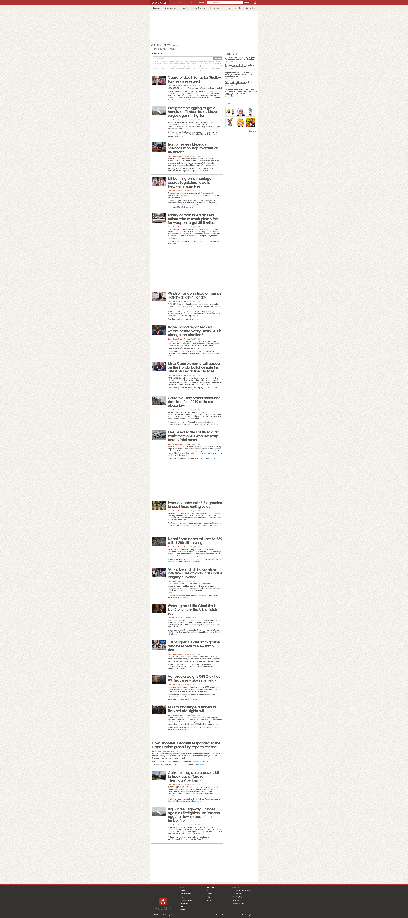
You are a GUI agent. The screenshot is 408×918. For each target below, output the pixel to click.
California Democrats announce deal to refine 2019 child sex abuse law (194, 401)
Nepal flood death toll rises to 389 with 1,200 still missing (195, 540)
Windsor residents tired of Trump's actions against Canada (195, 295)
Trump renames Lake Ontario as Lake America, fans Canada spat (239, 66)
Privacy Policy (220, 915)
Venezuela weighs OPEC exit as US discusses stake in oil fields (194, 678)
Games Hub (250, 8)
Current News (172, 85)
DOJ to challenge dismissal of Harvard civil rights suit (192, 708)
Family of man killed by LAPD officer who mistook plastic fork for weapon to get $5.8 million (193, 218)
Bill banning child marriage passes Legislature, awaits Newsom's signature (189, 182)
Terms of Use (230, 915)
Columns (210, 897)
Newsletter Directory (240, 903)
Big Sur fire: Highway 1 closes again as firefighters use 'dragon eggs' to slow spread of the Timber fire (194, 814)
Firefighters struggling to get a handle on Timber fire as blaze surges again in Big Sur (192, 111)
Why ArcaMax (237, 897)
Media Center (237, 900)
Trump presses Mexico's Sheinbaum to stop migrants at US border (192, 147)
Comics (209, 894)
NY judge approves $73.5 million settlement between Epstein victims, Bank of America (239, 74)
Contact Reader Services (241, 891)
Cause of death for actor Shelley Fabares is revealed (194, 79)
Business (156, 8)
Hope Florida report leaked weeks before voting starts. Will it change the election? (194, 330)
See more (252, 131)
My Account (237, 894)
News (208, 891)
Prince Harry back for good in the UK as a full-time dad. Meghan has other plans (240, 58)
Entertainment (170, 8)
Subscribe (218, 58)
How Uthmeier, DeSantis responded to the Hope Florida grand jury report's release (186, 744)
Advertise (211, 915)
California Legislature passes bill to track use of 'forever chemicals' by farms (193, 776)
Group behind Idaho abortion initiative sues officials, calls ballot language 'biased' (195, 572)
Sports (238, 8)
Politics (227, 8)
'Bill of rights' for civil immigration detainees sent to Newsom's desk (194, 645)
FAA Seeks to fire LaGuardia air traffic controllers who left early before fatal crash (193, 435)
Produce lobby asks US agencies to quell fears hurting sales (195, 504)
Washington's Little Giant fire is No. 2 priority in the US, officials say (192, 609)
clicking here (200, 70)
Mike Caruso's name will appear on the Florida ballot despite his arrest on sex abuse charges (194, 367)
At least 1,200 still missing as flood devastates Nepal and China (238, 83)
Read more (193, 100)
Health (184, 8)
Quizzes (209, 900)
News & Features (184, 85)
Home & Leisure (198, 8)
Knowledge (214, 8)
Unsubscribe (240, 915)
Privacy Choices (250, 915)
